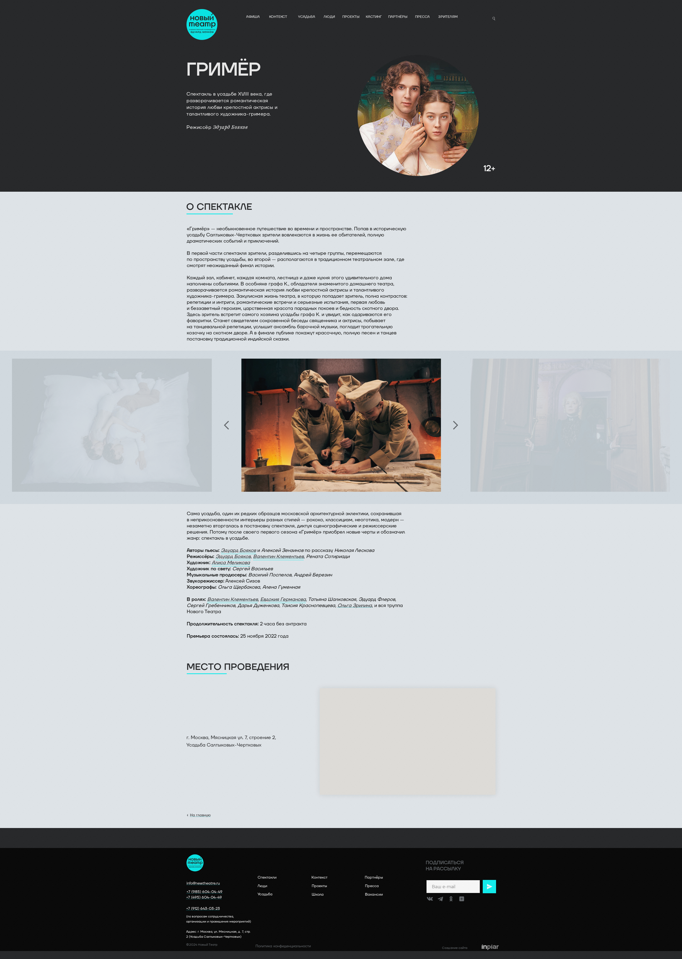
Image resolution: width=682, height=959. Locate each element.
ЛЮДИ (329, 16)
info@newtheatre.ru (203, 883)
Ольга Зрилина (355, 605)
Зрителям (448, 16)
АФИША (253, 16)
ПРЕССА (422, 16)
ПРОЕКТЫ (350, 16)
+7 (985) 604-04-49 (204, 891)
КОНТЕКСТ (278, 16)
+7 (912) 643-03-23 (203, 908)
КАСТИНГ (374, 16)
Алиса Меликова (231, 562)
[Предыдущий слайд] (226, 425)
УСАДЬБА (306, 16)
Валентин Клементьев (278, 556)
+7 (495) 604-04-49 (204, 897)
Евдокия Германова (283, 599)
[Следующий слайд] (455, 425)
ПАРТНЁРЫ (397, 16)
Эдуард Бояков (238, 550)
